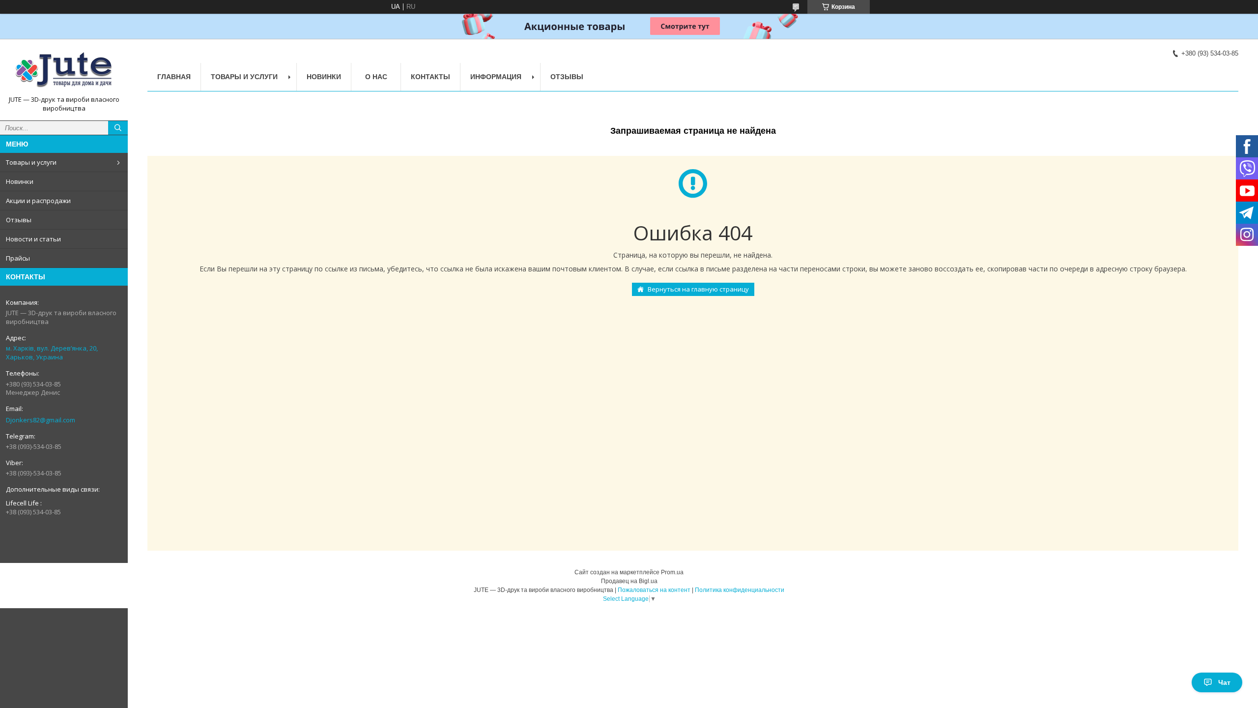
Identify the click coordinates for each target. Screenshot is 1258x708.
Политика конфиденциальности (739, 590)
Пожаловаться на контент (654, 590)
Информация (495, 77)
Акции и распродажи (38, 200)
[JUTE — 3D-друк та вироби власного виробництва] (63, 70)
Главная (174, 77)
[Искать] (118, 127)
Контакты (430, 77)
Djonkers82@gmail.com (40, 419)
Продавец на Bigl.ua (629, 581)
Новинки (19, 181)
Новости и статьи (33, 239)
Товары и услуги (31, 162)
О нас (376, 77)
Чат (1224, 682)
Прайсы (18, 258)
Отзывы (18, 219)
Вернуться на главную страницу (698, 289)
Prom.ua (672, 572)
